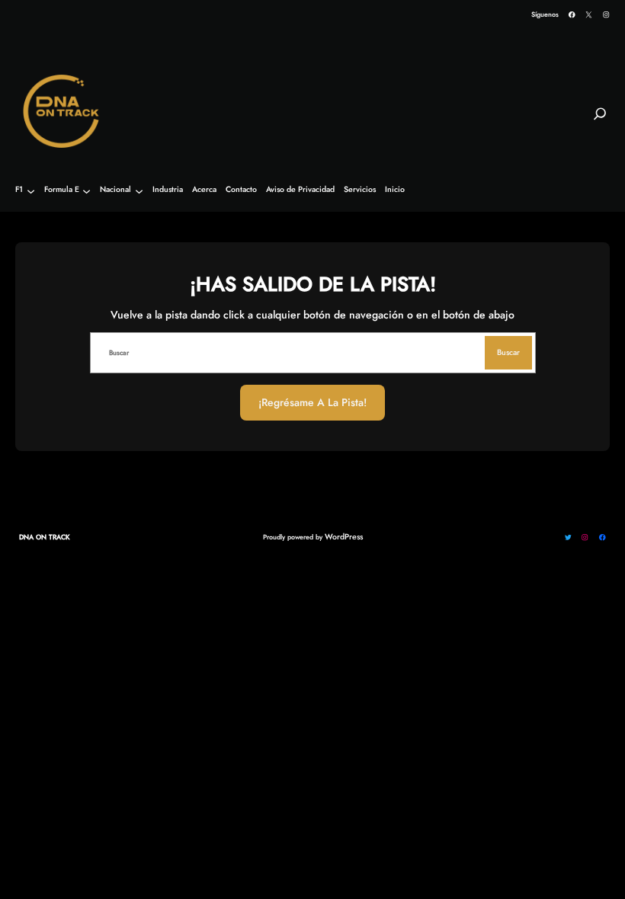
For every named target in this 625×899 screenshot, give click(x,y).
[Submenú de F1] (31, 191)
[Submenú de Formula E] (86, 191)
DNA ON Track (44, 537)
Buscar (508, 352)
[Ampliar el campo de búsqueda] (600, 120)
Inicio (395, 190)
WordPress (344, 536)
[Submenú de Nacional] (139, 191)
